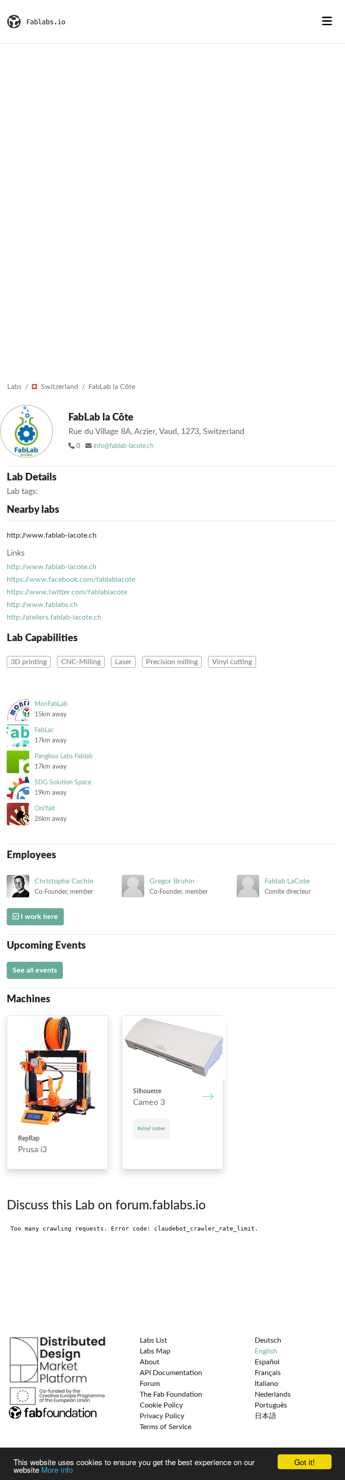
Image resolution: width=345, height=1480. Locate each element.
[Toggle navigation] (327, 21)
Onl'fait (45, 808)
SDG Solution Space (63, 782)
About (149, 1362)
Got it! (304, 1461)
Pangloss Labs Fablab (64, 756)
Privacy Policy (162, 1416)
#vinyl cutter (151, 1128)
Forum (150, 1383)
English (266, 1351)
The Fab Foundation (171, 1394)
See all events (35, 970)
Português (271, 1405)
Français (268, 1372)
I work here (38, 916)
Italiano (266, 1383)
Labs (14, 386)
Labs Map (155, 1351)
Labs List (153, 1340)
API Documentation (171, 1372)
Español (267, 1362)
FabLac (44, 730)
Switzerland (58, 386)
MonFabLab (51, 704)
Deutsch (268, 1340)
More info (57, 1469)
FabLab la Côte (111, 386)
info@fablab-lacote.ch (123, 446)
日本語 (265, 1416)
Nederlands (273, 1394)
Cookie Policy (161, 1405)
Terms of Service (165, 1426)
